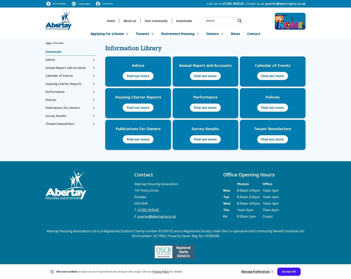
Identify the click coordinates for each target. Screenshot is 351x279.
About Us (130, 21)
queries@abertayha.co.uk (285, 3)
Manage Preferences (256, 271)
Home (111, 21)
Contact (253, 33)
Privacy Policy (161, 271)
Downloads (184, 21)
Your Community (156, 21)
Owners (212, 33)
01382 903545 (233, 3)
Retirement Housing (177, 33)
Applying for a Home (107, 33)
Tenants (142, 33)
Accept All (289, 271)
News (235, 33)
